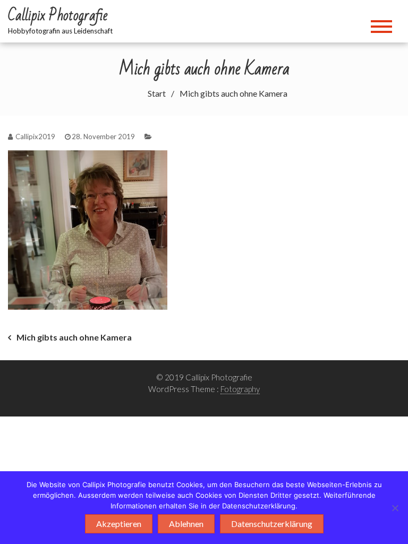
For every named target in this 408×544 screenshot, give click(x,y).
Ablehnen (186, 523)
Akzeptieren (118, 523)
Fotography (240, 389)
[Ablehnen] (394, 508)
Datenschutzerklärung (271, 523)
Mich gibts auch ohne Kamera (74, 337)
